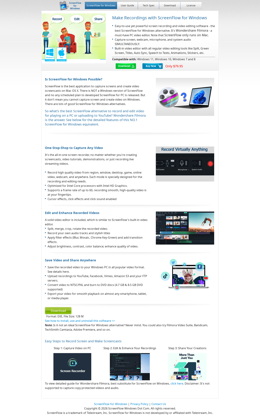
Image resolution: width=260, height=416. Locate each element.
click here (177, 383)
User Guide (127, 5)
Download (170, 5)
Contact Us (158, 404)
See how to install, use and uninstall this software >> (80, 321)
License (191, 5)
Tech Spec (149, 5)
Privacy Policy (139, 404)
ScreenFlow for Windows (100, 5)
